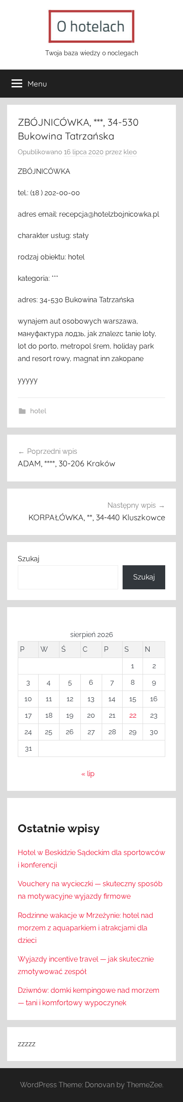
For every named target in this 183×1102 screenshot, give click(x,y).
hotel (38, 411)
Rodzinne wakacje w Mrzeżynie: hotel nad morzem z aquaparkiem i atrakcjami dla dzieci (85, 928)
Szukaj (29, 559)
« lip (88, 773)
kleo (130, 152)
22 (132, 715)
